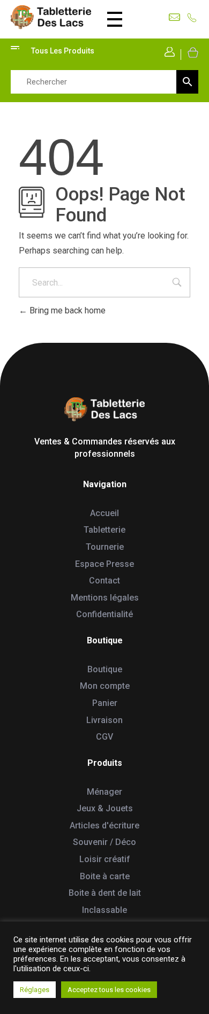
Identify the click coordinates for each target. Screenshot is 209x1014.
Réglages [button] (34, 990)
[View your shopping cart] (192, 52)
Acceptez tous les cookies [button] (109, 990)
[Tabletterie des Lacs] (51, 17)
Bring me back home (66, 310)
